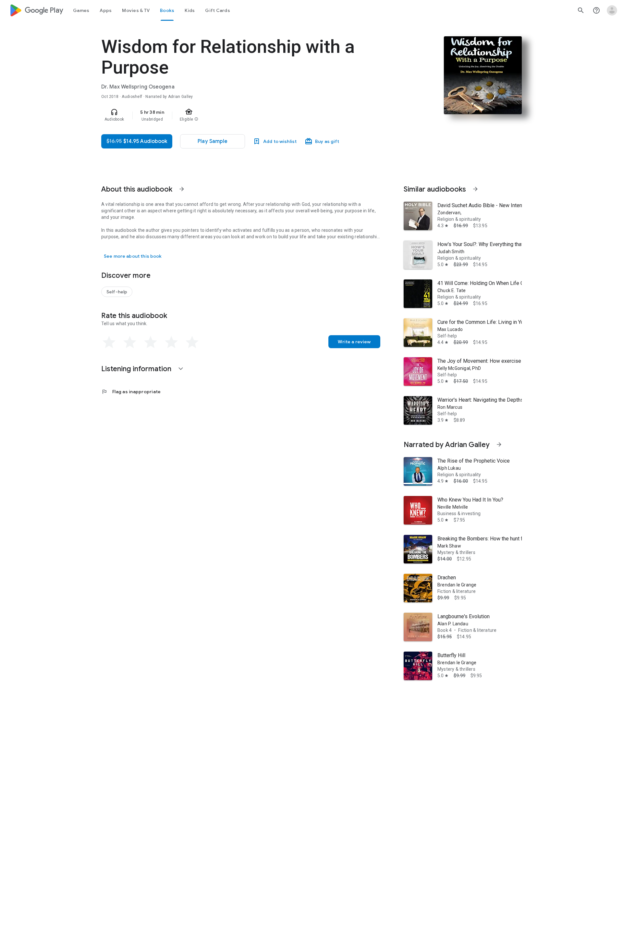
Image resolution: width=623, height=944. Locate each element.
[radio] (109, 342)
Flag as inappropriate (131, 391)
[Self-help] (116, 292)
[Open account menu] (612, 10)
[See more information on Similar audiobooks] (475, 189)
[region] (231, 115)
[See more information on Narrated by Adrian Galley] (499, 444)
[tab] (81, 10)
